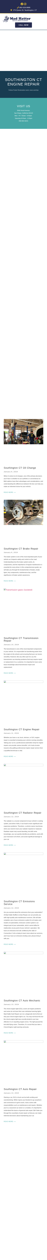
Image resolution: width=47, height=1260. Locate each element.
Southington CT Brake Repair (21, 548)
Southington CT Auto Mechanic (22, 1000)
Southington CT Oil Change (20, 468)
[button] (42, 18)
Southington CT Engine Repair (22, 729)
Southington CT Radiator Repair (22, 812)
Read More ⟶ (10, 492)
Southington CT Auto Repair (20, 1089)
